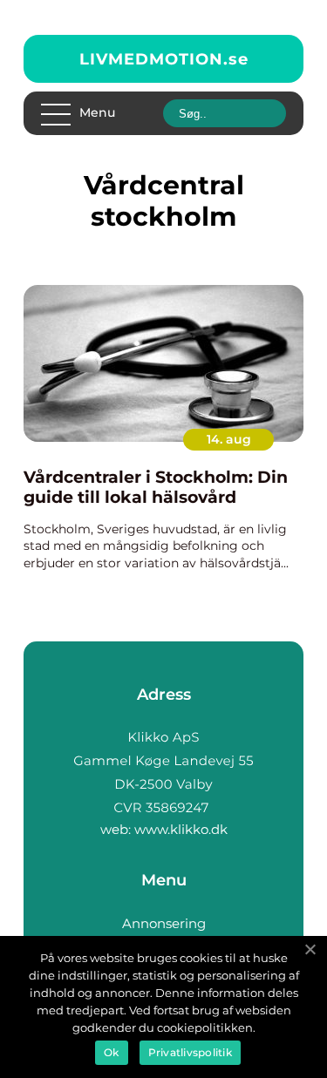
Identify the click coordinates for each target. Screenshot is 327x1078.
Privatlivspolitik (190, 1052)
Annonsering (164, 923)
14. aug (229, 439)
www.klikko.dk (181, 829)
